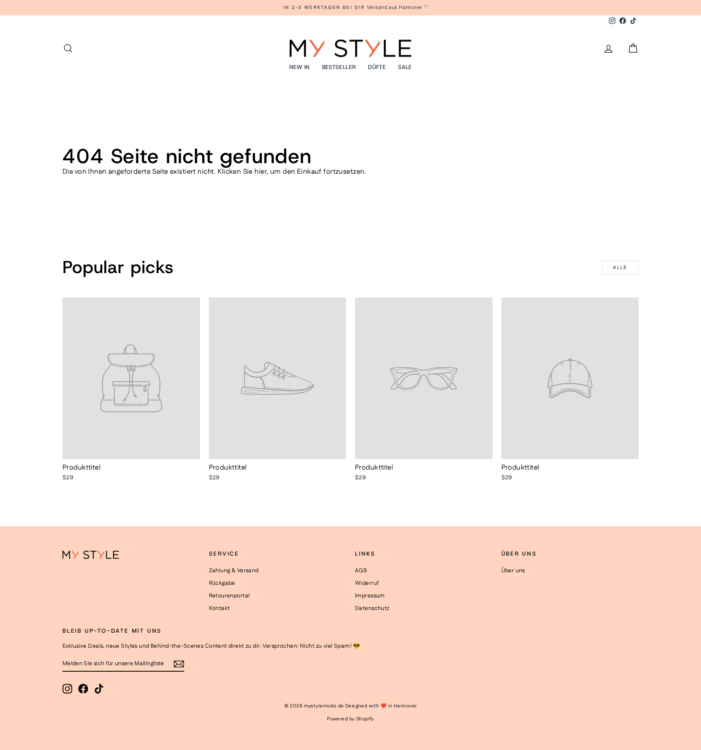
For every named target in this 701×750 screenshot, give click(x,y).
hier (260, 172)
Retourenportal (229, 596)
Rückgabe (222, 583)
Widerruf (367, 583)
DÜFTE (377, 67)
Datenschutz (372, 608)
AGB (361, 571)
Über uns (513, 571)
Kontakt (219, 608)
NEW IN (299, 67)
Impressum (370, 596)
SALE (405, 67)
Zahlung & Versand (234, 571)
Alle (620, 267)
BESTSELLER (339, 67)
